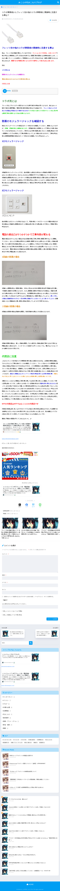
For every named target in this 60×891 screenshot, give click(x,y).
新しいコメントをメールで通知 (12, 611)
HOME (31, 884)
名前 (4, 575)
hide (14, 91)
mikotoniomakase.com (7, 666)
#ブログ (6, 704)
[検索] (30, 643)
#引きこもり (7, 714)
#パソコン (6, 700)
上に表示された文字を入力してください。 (14, 604)
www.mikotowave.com (7, 685)
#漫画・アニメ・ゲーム (10, 721)
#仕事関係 (6, 711)
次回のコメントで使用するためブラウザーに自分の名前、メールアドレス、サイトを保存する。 (29, 596)
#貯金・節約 (7, 725)
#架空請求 (7, 718)
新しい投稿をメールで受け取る (12, 615)
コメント (5, 554)
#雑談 (5, 728)
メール (5, 582)
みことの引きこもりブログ (30, 2)
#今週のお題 (7, 707)
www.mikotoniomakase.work (10, 438)
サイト (4, 589)
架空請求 (42, 742)
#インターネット (15, 511)
